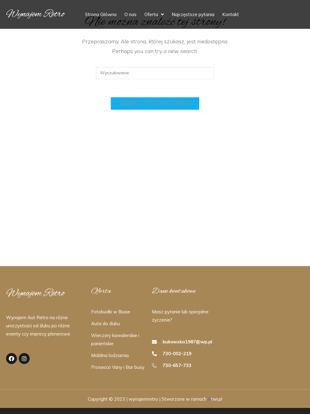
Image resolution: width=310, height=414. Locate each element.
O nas (130, 14)
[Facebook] (11, 358)
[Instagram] (24, 358)
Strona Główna (101, 14)
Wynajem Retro (35, 14)
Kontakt (230, 14)
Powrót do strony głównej (155, 103)
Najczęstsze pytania (193, 14)
